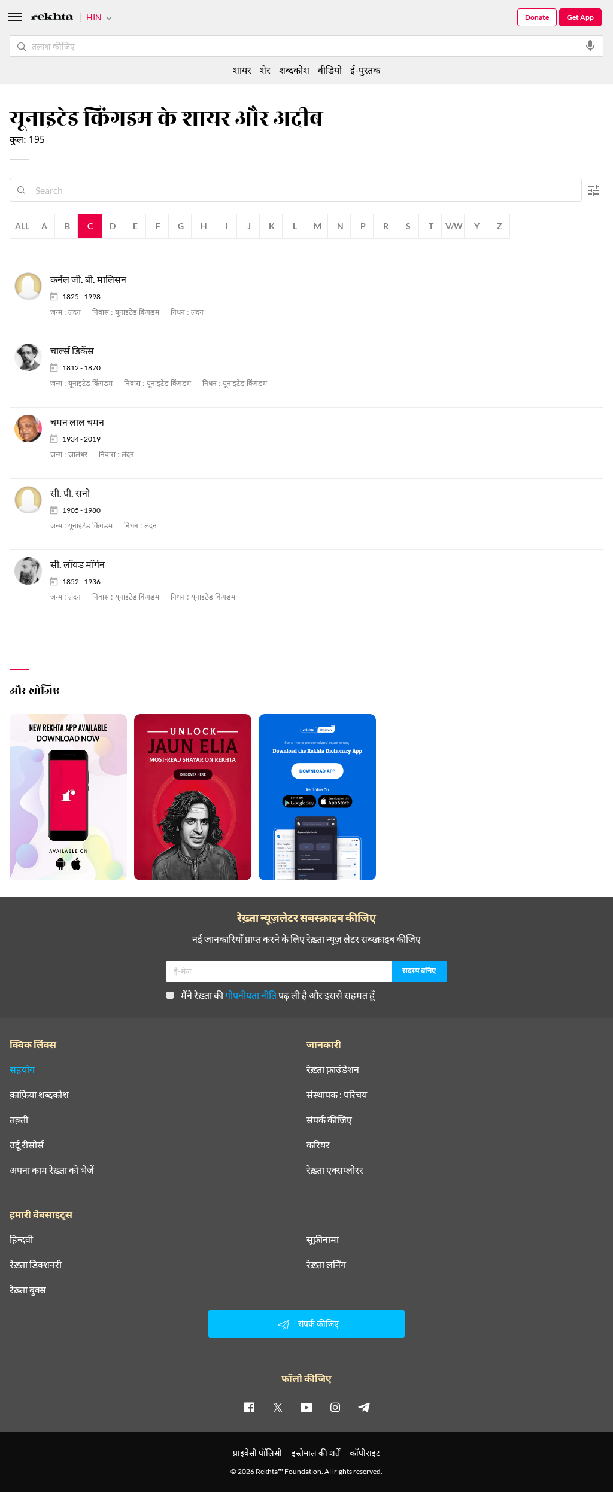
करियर (318, 1145)
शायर (242, 69)
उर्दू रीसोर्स (27, 1145)
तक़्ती (19, 1120)
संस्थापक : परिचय (336, 1094)
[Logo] (52, 18)
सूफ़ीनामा (322, 1239)
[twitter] (277, 1407)
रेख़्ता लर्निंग (326, 1264)
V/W (454, 226)
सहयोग (22, 1069)
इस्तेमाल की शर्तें (316, 1453)
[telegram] (364, 1407)
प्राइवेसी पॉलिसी (257, 1453)
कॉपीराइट (365, 1453)
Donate (537, 17)
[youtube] (306, 1407)
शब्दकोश (294, 69)
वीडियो (330, 69)
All (22, 226)
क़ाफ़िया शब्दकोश (39, 1094)
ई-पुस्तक (365, 69)
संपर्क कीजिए (329, 1120)
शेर (265, 69)
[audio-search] (590, 46)
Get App (580, 17)
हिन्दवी (21, 1239)
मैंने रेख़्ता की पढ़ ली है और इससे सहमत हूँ (278, 995)
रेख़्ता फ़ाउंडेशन (332, 1069)
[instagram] (335, 1407)
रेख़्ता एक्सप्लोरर (334, 1170)
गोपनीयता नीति (251, 995)
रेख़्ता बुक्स (28, 1290)
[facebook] (249, 1407)
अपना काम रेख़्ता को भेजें (52, 1170)
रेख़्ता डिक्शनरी (36, 1264)
